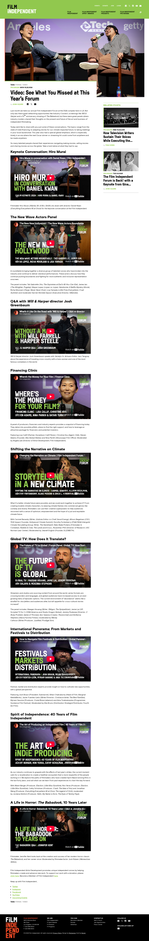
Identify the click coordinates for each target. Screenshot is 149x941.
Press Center (98, 924)
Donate (105, 6)
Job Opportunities (99, 922)
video (25, 85)
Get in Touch (98, 920)
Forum (18, 85)
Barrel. (84, 933)
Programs (15, 87)
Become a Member (77, 920)
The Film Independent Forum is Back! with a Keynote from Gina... (118, 180)
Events (97, 6)
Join (112, 6)
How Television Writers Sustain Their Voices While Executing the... (118, 137)
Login (119, 6)
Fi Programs (51, 926)
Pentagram (72, 933)
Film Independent (52, 920)
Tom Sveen (110, 145)
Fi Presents (50, 924)
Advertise (74, 924)
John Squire (18, 104)
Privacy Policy (57, 933)
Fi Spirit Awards (52, 922)
